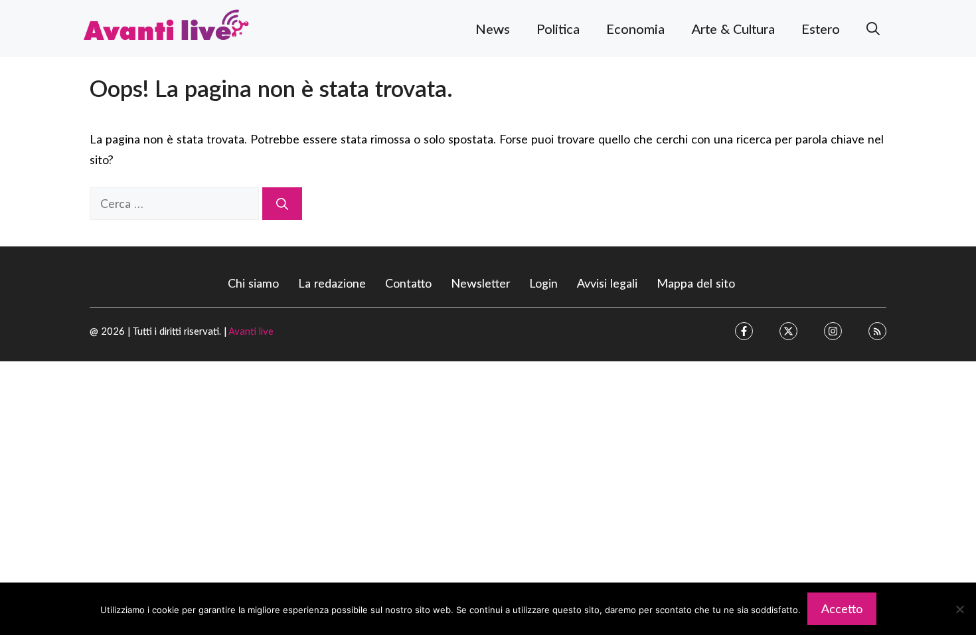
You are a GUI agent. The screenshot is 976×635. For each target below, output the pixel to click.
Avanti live (251, 331)
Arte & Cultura (733, 29)
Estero (820, 29)
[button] (873, 28)
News (492, 29)
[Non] (959, 609)
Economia (635, 29)
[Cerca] (282, 203)
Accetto (841, 608)
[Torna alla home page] (166, 26)
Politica (558, 29)
